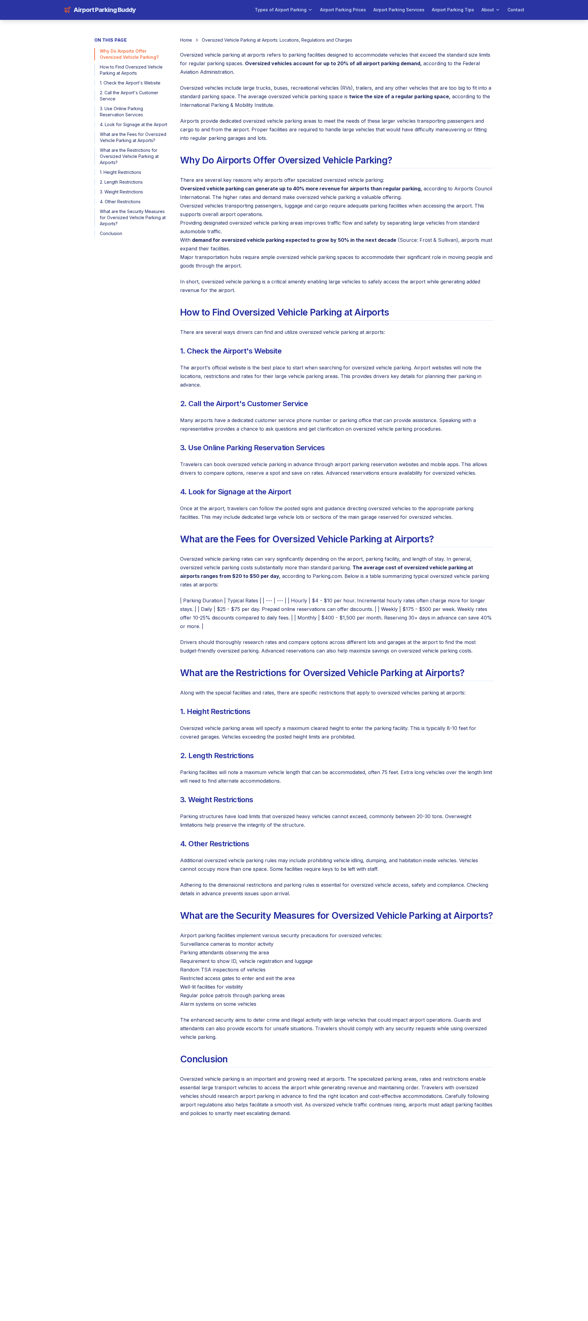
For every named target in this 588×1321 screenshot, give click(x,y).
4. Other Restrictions (120, 201)
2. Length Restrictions (121, 182)
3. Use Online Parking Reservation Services (121, 111)
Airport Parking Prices (343, 9)
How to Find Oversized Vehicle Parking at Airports (131, 70)
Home (186, 40)
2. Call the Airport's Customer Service (129, 95)
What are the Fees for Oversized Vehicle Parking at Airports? (133, 137)
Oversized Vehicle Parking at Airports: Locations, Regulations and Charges (277, 40)
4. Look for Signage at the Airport (133, 124)
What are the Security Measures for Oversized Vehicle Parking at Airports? (133, 217)
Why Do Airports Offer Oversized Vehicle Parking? (129, 54)
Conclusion (111, 233)
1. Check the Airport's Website (130, 82)
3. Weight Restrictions (121, 191)
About (487, 9)
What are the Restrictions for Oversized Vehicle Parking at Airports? (129, 156)
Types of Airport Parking (281, 9)
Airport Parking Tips (453, 9)
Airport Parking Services (398, 9)
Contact (515, 9)
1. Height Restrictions (120, 172)
